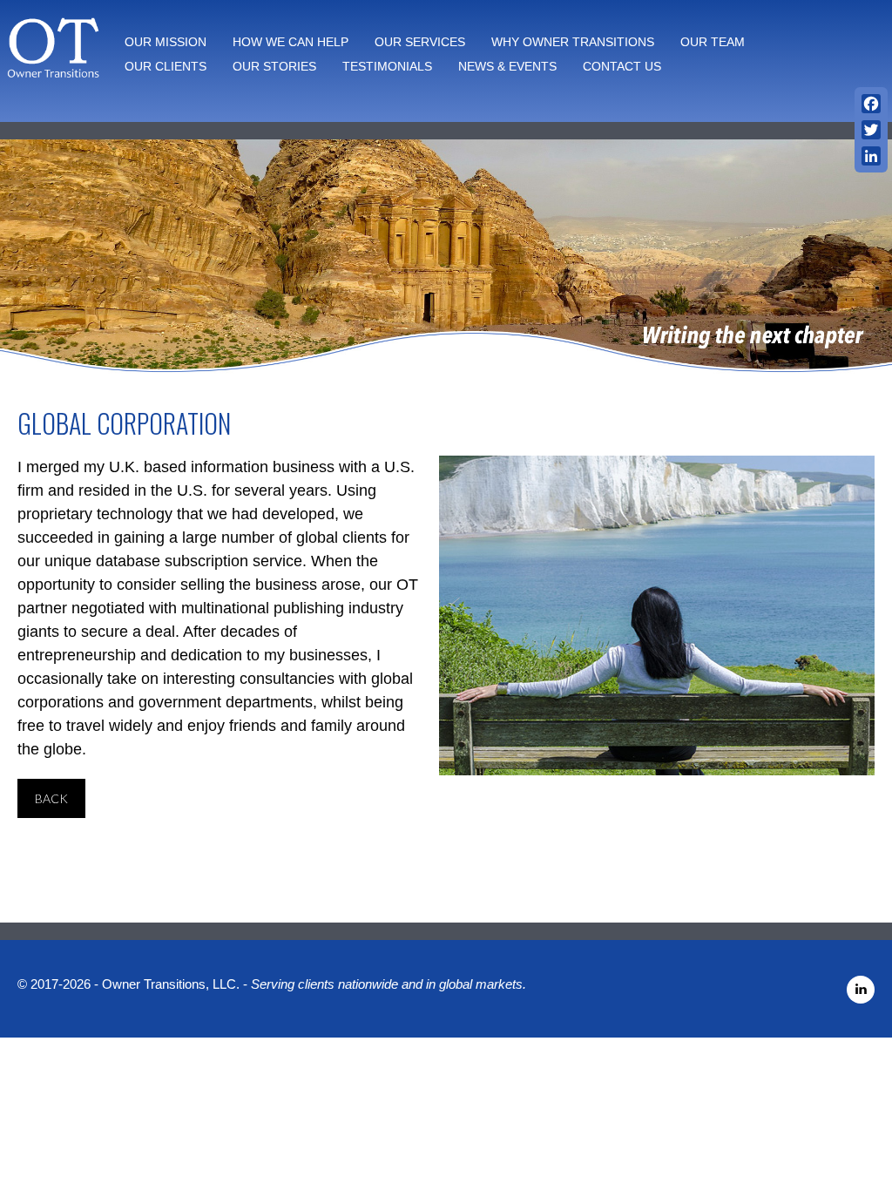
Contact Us (622, 66)
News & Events (507, 66)
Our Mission (165, 42)
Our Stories (274, 66)
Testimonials (387, 66)
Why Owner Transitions (572, 42)
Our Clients (165, 66)
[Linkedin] (861, 993)
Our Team (712, 42)
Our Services (420, 42)
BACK (51, 798)
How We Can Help (290, 42)
